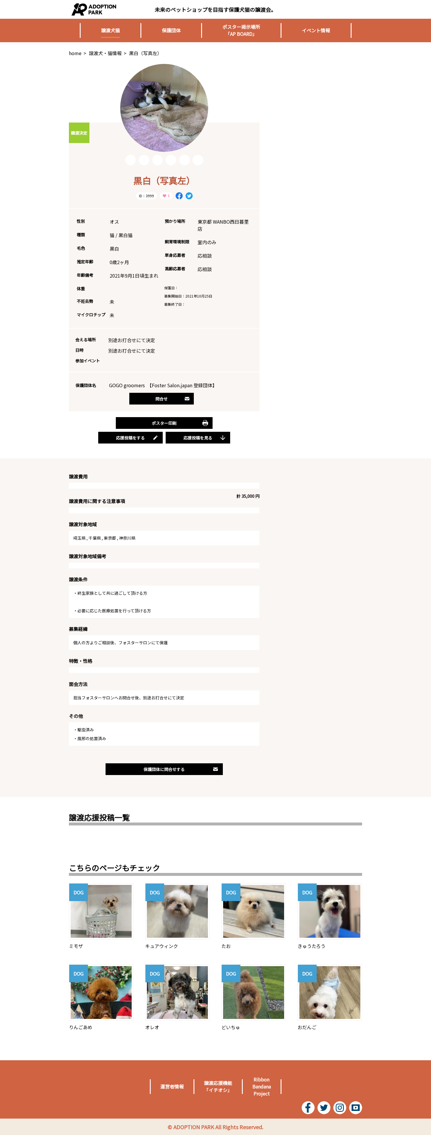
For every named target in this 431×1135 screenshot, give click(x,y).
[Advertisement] (318, 100)
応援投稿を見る (198, 438)
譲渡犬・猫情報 (105, 53)
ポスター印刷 (164, 423)
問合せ (161, 399)
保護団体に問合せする (164, 769)
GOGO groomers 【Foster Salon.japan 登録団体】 (163, 385)
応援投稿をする (130, 438)
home (75, 53)
